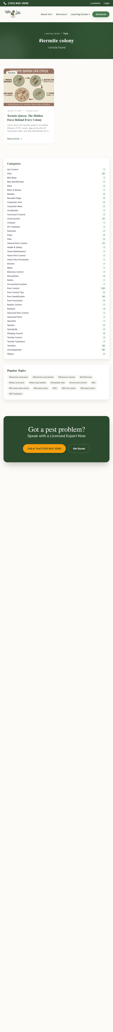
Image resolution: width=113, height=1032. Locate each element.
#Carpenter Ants (58, 383)
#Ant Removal (86, 377)
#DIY (55, 388)
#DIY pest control (87, 388)
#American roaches (66, 377)
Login (106, 3)
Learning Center (52, 33)
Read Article (13, 138)
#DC (93, 383)
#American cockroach (18, 377)
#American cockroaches (43, 377)
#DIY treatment (15, 394)
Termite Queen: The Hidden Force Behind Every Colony (25, 118)
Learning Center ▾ (80, 14)
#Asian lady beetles (37, 383)
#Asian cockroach (16, 383)
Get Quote (101, 14)
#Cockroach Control (78, 383)
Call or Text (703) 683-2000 (44, 448)
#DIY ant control (68, 388)
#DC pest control (41, 388)
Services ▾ (61, 14)
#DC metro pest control (19, 388)
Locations (95, 3)
